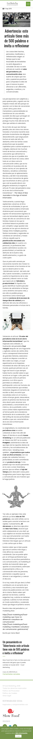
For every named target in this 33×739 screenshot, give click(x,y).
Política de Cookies (10, 693)
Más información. (21, 733)
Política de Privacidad (11, 691)
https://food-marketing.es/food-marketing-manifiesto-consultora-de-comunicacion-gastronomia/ (16, 626)
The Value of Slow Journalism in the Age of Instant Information (15, 195)
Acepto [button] (18, 736)
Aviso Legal (7, 696)
